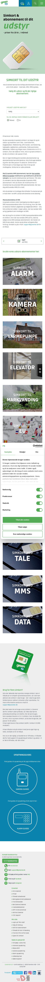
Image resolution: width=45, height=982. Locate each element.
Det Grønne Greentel (19, 904)
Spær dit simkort (18, 936)
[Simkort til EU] (22, 417)
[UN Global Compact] (39, 972)
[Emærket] (17, 972)
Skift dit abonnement (19, 928)
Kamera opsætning (19, 951)
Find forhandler (18, 902)
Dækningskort (17, 959)
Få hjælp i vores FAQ (19, 943)
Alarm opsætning (18, 953)
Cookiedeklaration (18, 907)
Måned (12, 120)
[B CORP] (27, 978)
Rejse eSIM (16, 948)
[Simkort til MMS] (22, 577)
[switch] (39, 496)
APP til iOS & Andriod (19, 910)
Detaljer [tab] (23, 452)
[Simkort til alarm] (22, 259)
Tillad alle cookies (22, 520)
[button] (3, 241)
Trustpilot (7, 972)
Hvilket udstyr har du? (16, 107)
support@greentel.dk (31, 225)
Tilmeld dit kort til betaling (21, 930)
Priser (14, 894)
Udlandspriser (17, 956)
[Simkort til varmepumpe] (22, 322)
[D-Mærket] (20, 978)
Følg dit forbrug (18, 925)
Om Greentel (17, 891)
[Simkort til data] (22, 608)
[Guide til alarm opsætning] (22, 805)
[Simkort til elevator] (22, 353)
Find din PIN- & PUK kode (21, 933)
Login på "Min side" (19, 922)
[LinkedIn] (34, 972)
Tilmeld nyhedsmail (19, 896)
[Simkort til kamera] (22, 290)
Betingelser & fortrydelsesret (22, 899)
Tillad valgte (22, 527)
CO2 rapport (17, 915)
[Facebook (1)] (25, 972)
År (20, 120)
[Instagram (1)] (29, 972)
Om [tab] (36, 452)
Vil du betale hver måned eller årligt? (23, 117)
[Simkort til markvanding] (22, 386)
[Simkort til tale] (22, 544)
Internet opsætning (19, 945)
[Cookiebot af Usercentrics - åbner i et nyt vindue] (32, 446)
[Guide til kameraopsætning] (22, 766)
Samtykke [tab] (8, 452)
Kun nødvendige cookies (22, 534)
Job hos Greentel (18, 912)
